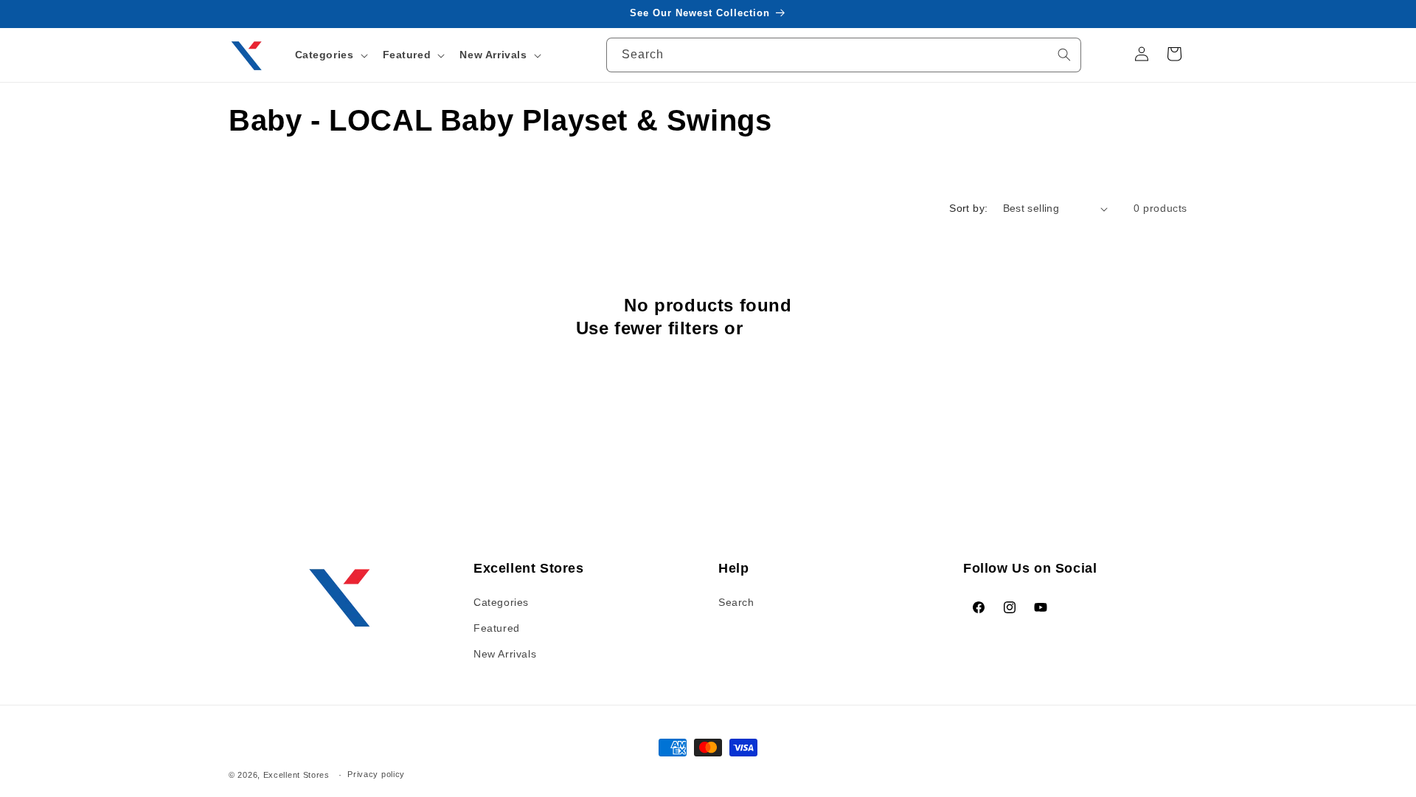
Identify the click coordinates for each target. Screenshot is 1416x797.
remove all (794, 328)
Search (736, 602)
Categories (501, 602)
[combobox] (843, 55)
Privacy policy (376, 774)
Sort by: (968, 208)
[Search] (1064, 54)
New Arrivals (504, 654)
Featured (496, 628)
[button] (330, 54)
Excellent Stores (296, 774)
